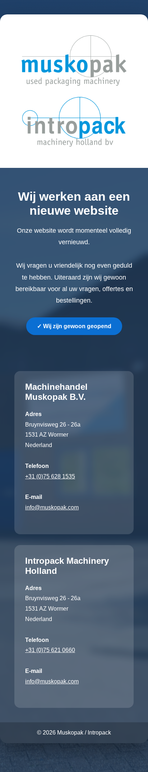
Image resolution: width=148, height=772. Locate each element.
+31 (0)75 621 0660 (50, 650)
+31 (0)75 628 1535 (50, 476)
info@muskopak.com (52, 507)
